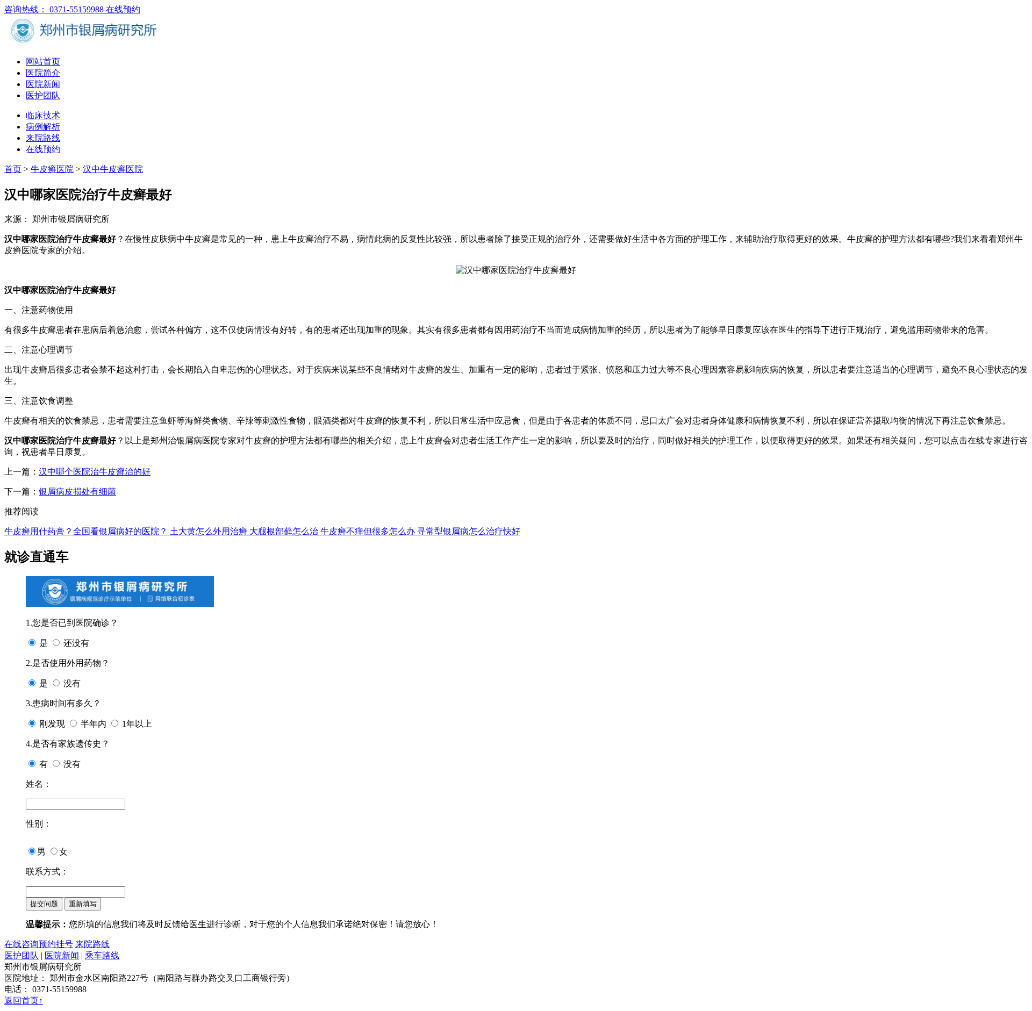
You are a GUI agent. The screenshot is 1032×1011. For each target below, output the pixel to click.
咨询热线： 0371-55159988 (55, 9)
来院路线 (43, 137)
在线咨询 (21, 944)
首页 (13, 169)
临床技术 (43, 115)
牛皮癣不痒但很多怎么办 (368, 531)
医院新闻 (43, 84)
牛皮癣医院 (52, 169)
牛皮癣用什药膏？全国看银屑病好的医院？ (87, 531)
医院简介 (43, 72)
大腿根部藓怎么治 (284, 531)
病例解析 (43, 126)
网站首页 (43, 61)
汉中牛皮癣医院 (113, 169)
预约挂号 (56, 944)
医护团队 (43, 95)
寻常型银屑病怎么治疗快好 (468, 531)
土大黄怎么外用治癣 (209, 531)
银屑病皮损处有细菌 (77, 491)
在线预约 (123, 9)
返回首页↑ (23, 1000)
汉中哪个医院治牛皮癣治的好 (94, 471)
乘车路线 (102, 955)
